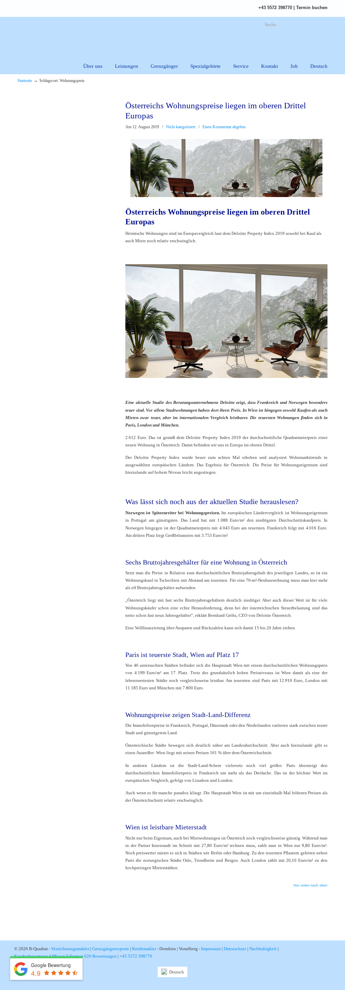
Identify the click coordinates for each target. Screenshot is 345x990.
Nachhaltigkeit (263, 948)
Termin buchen (311, 7)
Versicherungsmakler (70, 948)
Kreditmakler (144, 948)
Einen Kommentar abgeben (224, 127)
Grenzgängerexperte (110, 948)
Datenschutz (235, 948)
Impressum (211, 948)
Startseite (25, 81)
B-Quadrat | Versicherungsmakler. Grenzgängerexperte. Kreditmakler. (93, 35)
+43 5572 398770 (275, 7)
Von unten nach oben (310, 885)
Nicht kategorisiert (180, 127)
